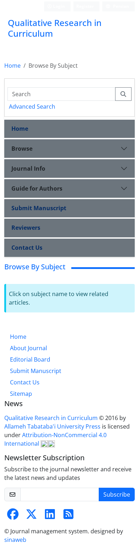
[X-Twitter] (31, 516)
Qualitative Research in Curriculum (51, 418)
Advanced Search (32, 106)
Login (58, 6)
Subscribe (116, 494)
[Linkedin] (49, 516)
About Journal (28, 348)
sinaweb (15, 540)
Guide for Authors (36, 188)
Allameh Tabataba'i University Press (53, 426)
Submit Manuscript (38, 208)
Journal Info (28, 168)
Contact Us (26, 248)
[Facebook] (12, 516)
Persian (120, 6)
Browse (21, 148)
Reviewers (25, 228)
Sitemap (21, 394)
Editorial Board (30, 359)
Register (85, 6)
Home (12, 65)
